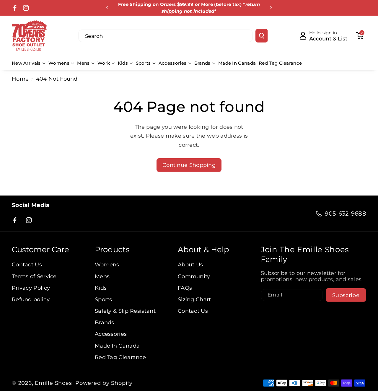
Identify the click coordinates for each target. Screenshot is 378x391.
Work (103, 63)
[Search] (261, 36)
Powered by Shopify (104, 383)
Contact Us (27, 264)
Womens (58, 63)
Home (20, 79)
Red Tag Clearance (120, 357)
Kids (123, 63)
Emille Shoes (53, 383)
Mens (83, 63)
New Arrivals (26, 63)
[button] (359, 35)
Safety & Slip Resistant (125, 311)
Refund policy (31, 299)
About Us (190, 264)
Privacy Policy (31, 288)
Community (194, 276)
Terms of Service (34, 276)
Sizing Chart (194, 299)
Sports (143, 63)
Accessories (172, 63)
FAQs (185, 288)
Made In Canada (117, 346)
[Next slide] (271, 7)
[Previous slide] (107, 7)
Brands (202, 63)
